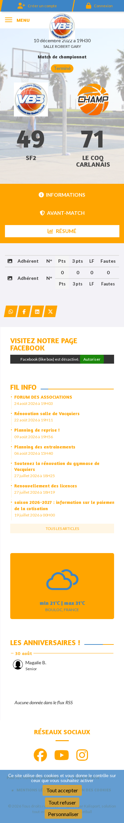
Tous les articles (62, 528)
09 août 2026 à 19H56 (33, 436)
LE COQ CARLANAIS (93, 160)
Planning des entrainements (44, 446)
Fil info (23, 387)
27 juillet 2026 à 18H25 (34, 475)
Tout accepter (62, 790)
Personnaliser (63, 814)
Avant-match (66, 213)
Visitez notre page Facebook (43, 344)
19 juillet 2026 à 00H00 (34, 514)
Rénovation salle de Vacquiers (47, 413)
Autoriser (92, 359)
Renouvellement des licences (45, 485)
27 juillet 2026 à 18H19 (34, 492)
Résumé (65, 231)
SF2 (31, 157)
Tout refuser (62, 802)
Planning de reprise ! (37, 430)
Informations (65, 195)
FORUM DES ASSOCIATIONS (43, 397)
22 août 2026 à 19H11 (33, 419)
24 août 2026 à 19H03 (33, 403)
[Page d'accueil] (62, 26)
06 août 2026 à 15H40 (33, 453)
